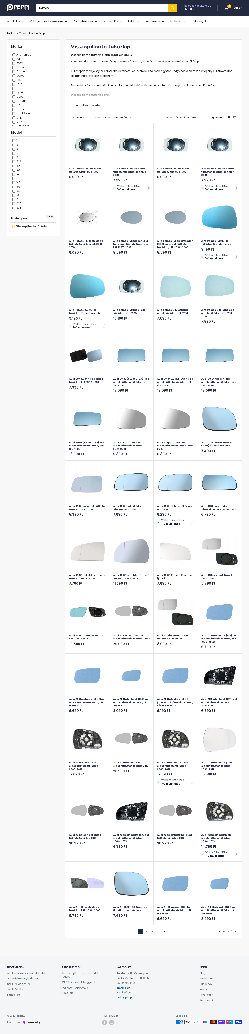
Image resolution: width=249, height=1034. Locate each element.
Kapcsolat (68, 993)
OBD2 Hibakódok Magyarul (78, 982)
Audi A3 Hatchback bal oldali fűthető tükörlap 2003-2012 (83, 766)
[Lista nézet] (234, 117)
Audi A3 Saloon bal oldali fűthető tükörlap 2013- (85, 836)
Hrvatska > (206, 995)
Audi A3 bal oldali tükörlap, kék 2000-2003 (86, 637)
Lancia (20, 109)
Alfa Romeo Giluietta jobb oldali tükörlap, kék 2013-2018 (217, 313)
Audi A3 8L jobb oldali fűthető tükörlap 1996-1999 (218, 507)
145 (18, 174)
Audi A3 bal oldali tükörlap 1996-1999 (218, 577)
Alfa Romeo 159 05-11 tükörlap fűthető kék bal (216, 242)
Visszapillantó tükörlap (32, 33)
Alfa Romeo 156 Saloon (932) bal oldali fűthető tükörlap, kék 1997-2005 (131, 244)
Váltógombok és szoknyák (46, 21)
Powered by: (13, 1022)
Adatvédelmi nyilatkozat (22, 978)
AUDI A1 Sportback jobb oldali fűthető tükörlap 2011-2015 (175, 446)
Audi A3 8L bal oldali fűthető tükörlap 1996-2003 (87, 507)
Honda (20, 88)
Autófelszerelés (83, 21)
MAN (19, 117)
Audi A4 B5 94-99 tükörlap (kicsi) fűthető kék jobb (130, 908)
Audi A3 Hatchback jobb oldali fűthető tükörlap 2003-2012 (172, 766)
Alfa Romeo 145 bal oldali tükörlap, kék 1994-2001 (85, 170)
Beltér (131, 21)
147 (18, 182)
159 (18, 191)
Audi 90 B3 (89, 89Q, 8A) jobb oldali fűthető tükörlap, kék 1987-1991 (87, 446)
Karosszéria (153, 21)
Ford (19, 84)
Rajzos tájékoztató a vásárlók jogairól (80, 975)
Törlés (49, 216)
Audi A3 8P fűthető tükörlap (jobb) (174, 577)
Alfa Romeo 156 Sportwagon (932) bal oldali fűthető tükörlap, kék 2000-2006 (175, 244)
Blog (202, 973)
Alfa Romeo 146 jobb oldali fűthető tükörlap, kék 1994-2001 (218, 172)
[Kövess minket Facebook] (104, 1022)
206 (18, 199)
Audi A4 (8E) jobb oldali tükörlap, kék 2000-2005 (84, 908)
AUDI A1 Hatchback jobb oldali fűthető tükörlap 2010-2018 (128, 446)
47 (165, 931)
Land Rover (23, 113)
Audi (19, 59)
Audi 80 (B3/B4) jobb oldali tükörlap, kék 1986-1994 (86, 380)
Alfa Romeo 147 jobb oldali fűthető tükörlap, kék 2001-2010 (86, 244)
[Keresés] (172, 8)
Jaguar (21, 101)
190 (18, 195)
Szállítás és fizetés (18, 984)
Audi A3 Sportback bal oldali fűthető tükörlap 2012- (175, 836)
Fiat (18, 80)
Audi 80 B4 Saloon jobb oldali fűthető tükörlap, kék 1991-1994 (218, 382)
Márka (16, 46)
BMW (19, 63)
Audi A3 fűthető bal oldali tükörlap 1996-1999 (173, 637)
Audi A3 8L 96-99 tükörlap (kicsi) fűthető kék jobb (217, 444)
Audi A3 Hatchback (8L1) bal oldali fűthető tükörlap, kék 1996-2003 (219, 639)
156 (18, 186)
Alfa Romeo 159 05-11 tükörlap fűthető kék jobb (85, 311)
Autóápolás (110, 21)
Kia (18, 105)
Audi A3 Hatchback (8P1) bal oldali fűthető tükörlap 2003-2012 (219, 702)
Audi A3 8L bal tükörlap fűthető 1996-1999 (127, 507)
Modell (17, 132)
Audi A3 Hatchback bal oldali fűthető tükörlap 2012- (131, 764)
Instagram (206, 978)
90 (18, 170)
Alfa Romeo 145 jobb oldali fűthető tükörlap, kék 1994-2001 (130, 172)
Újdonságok (199, 21)
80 (18, 165)
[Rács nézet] (228, 117)
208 (18, 207)
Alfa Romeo (23, 54)
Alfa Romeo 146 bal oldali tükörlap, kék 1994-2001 (173, 170)
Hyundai (21, 92)
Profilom (190, 9)
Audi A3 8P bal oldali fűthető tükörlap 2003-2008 (87, 577)
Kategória (19, 218)
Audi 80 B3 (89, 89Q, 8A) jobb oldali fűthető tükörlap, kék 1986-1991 (131, 382)
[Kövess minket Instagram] (111, 1022)
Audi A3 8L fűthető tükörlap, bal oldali (174, 507)
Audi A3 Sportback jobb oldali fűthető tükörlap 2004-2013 (216, 838)
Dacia (20, 75)
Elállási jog (13, 995)
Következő (225, 931)
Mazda (20, 122)
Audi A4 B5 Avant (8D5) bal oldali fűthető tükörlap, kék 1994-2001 (174, 910)
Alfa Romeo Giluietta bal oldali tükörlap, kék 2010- (173, 311)
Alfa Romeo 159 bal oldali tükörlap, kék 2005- (129, 311)
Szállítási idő (15, 989)
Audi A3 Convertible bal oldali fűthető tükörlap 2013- (131, 637)
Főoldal (11, 33)
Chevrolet (22, 67)
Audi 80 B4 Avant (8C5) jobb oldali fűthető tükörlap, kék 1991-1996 (175, 382)
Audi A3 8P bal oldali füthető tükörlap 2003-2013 (131, 577)
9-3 (18, 161)
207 (18, 203)
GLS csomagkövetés (75, 987)
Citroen (21, 71)
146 (18, 178)
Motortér (176, 21)
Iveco (20, 96)
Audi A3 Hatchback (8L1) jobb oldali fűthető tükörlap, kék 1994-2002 (175, 702)
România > (206, 1000)
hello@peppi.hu (126, 997)
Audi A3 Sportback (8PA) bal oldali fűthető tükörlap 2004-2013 (131, 838)
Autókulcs (13, 21)
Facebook (206, 984)
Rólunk (204, 989)
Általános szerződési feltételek (26, 973)
